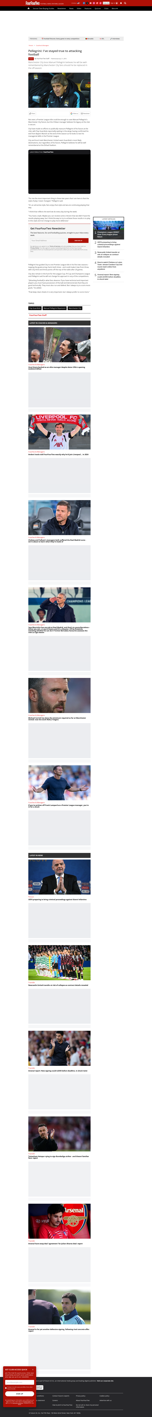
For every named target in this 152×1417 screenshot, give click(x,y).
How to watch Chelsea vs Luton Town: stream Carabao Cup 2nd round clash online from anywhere (109, 265)
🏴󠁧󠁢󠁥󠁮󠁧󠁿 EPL (101, 39)
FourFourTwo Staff (43, 59)
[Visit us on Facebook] (84, 3)
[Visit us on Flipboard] (97, 3)
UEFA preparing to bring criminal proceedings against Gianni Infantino (108, 244)
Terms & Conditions (17, 1403)
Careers (55, 1400)
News (71, 8)
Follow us (75, 113)
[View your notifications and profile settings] (121, 3)
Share (33, 113)
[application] (59, 171)
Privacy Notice (34, 248)
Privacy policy (80, 1396)
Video (79, 8)
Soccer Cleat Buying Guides (43, 8)
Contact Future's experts (60, 1396)
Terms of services (55, 246)
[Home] (28, 8)
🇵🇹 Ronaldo (89, 39)
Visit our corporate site (105, 1381)
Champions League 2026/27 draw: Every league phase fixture (108, 234)
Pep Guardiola (35, 308)
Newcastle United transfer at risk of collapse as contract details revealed (108, 254)
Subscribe (106, 3)
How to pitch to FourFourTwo (62, 1405)
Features (88, 8)
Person (31, 45)
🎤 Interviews (115, 39)
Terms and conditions (36, 1396)
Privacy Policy (27, 1401)
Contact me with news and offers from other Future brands (20, 1388)
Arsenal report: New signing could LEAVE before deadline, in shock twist (109, 277)
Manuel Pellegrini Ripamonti (55, 308)
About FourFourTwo (83, 1400)
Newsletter (61, 8)
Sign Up (19, 1394)
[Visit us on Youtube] (90, 3)
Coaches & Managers (42, 45)
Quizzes (98, 8)
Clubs (106, 8)
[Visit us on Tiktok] (100, 3)
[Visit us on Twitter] (87, 3)
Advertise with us (106, 1400)
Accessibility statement (37, 1400)
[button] (125, 3)
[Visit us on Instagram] (94, 3)
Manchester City (75, 308)
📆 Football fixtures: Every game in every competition (60, 39)
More (114, 8)
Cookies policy (104, 1396)
